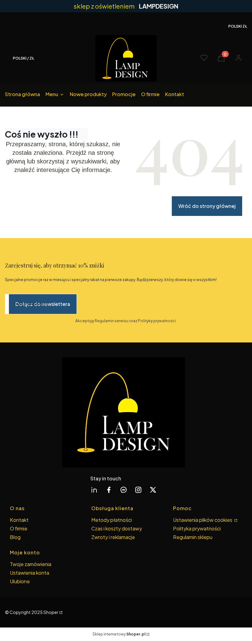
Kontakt (19, 520)
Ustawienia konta (29, 572)
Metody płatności (111, 520)
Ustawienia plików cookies (203, 520)
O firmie (18, 528)
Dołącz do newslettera (42, 304)
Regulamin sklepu (192, 537)
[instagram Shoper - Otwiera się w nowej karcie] (138, 490)
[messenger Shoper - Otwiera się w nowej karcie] (123, 490)
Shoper (50, 612)
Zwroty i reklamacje (113, 537)
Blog (15, 537)
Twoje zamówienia (30, 564)
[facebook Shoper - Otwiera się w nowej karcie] (108, 490)
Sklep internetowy (119, 634)
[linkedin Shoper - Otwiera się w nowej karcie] (94, 490)
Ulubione (20, 581)
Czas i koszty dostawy (116, 528)
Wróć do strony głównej (207, 206)
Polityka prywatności (197, 528)
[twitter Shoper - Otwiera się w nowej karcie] (153, 490)
